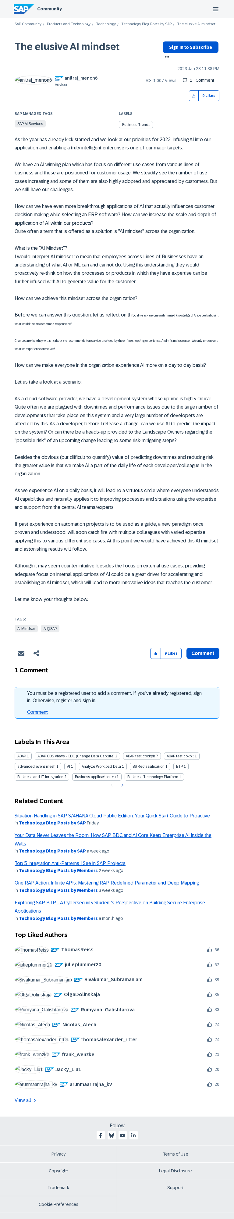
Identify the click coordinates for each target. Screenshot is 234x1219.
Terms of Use (175, 1154)
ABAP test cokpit (180, 756)
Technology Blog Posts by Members (58, 870)
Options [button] (166, 58)
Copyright (58, 1170)
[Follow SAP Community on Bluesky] (111, 1135)
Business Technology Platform (152, 777)
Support (175, 1187)
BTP (179, 766)
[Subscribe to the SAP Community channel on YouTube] (122, 1135)
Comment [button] (202, 653)
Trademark (58, 1187)
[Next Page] (122, 785)
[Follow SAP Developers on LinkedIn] (133, 1135)
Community (49, 8)
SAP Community (28, 24)
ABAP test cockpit (140, 756)
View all (23, 1100)
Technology (106, 24)
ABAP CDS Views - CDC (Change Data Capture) (75, 756)
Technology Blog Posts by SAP (146, 24)
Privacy (58, 1154)
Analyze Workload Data (101, 766)
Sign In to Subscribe (190, 47)
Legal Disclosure (175, 1170)
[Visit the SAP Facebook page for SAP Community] (100, 1135)
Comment (37, 712)
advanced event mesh (36, 766)
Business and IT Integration (40, 777)
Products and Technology (68, 24)
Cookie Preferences (58, 1204)
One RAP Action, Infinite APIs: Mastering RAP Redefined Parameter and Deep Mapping (107, 882)
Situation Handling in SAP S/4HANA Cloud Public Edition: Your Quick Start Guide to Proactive (112, 815)
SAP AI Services (30, 124)
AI (68, 766)
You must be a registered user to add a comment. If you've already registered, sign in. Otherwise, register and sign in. (114, 697)
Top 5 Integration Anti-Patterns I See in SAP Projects (70, 863)
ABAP (21, 756)
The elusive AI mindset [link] (196, 24)
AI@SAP (50, 629)
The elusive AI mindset (67, 46)
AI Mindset (26, 629)
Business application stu (95, 777)
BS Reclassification (149, 766)
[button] (194, 96)
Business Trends (136, 125)
